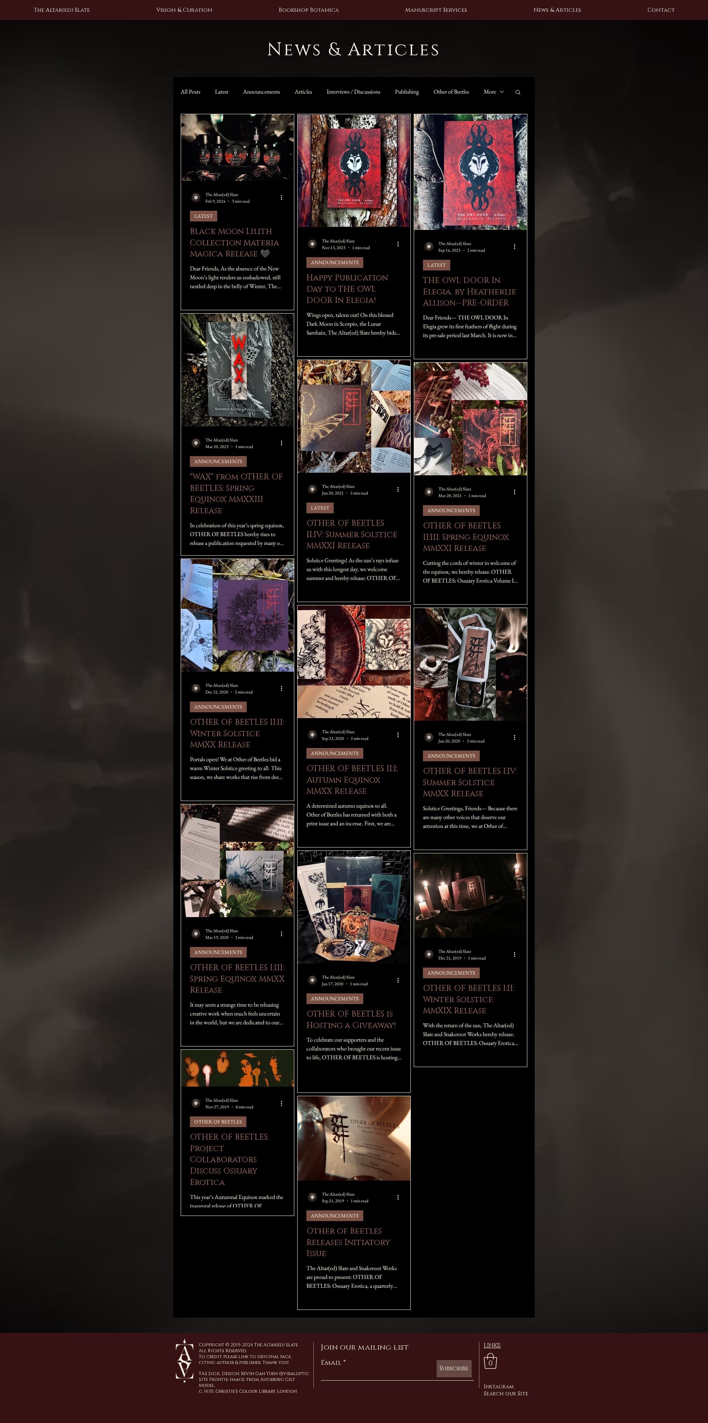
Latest (221, 91)
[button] (517, 93)
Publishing (407, 91)
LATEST (203, 216)
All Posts (190, 91)
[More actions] (284, 197)
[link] (490, 1361)
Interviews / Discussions (353, 91)
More (490, 91)
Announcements (261, 91)
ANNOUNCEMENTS (335, 262)
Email (331, 1363)
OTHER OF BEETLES (218, 1121)
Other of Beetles (451, 91)
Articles (303, 91)
